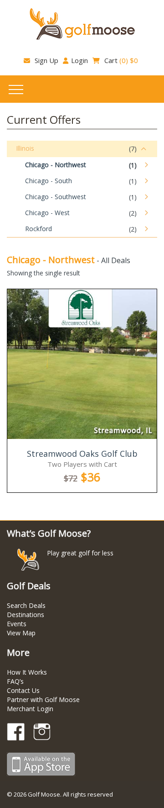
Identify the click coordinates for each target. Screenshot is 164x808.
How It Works (27, 672)
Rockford (38, 228)
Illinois (25, 148)
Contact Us (23, 690)
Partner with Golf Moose (43, 699)
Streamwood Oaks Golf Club (82, 453)
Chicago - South (48, 180)
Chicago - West (47, 212)
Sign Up (45, 60)
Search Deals (26, 605)
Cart (120, 60)
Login (79, 60)
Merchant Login (30, 708)
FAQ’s (15, 681)
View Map (21, 632)
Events (16, 623)
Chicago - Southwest (55, 196)
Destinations (25, 614)
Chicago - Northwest (55, 164)
